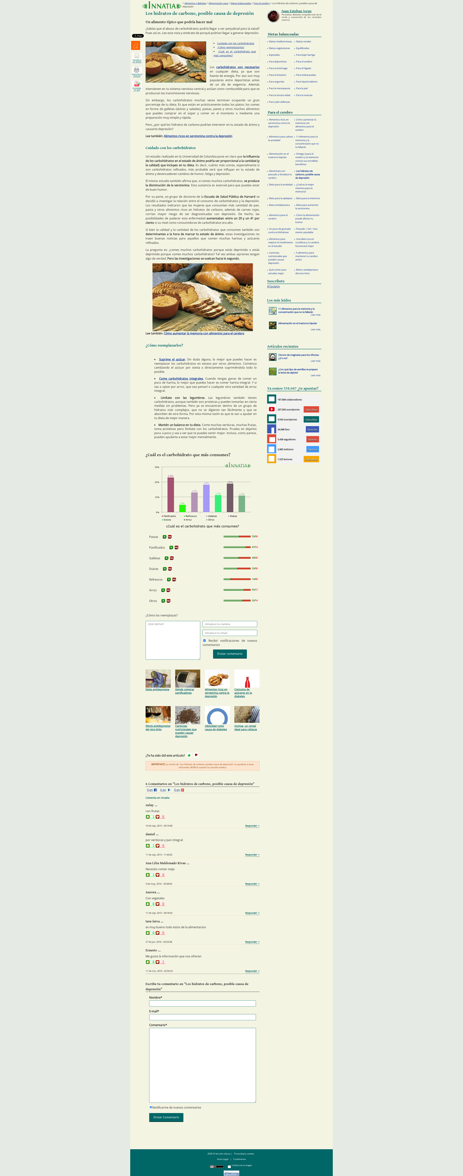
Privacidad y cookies (244, 1153)
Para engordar (276, 81)
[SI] (164, 537)
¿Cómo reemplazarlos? (230, 47)
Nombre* (155, 997)
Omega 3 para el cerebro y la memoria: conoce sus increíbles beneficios (307, 159)
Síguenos (312, 439)
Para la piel (302, 88)
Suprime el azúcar (172, 359)
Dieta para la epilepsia (280, 198)
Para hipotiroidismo (306, 81)
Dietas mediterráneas (280, 41)
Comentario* (158, 1025)
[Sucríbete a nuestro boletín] (271, 418)
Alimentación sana (218, 3)
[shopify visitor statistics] (231, 1171)
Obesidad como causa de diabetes (216, 727)
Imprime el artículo (137, 75)
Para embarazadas (306, 75)
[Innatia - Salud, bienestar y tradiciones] (162, 5)
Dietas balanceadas (241, 3)
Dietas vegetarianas (279, 48)
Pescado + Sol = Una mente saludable (306, 230)
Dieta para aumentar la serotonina (306, 206)
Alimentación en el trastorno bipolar (278, 155)
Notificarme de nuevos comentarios (176, 1107)
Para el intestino (277, 75)
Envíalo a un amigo (137, 60)
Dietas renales (303, 41)
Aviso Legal (222, 1159)
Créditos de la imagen (242, 1165)
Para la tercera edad (279, 95)
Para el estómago (278, 68)
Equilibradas (302, 48)
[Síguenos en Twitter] (271, 448)
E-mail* (154, 1011)
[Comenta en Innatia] (271, 399)
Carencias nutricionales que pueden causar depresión (186, 731)
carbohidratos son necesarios (238, 67)
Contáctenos (239, 1159)
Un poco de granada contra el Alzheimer (279, 230)
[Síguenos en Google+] (271, 438)
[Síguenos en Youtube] (271, 408)
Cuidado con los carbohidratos (235, 43)
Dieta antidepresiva (157, 689)
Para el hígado (303, 68)
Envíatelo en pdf (137, 89)
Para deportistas (278, 61)
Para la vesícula (304, 95)
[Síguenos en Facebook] (271, 428)
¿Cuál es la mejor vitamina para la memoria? (304, 188)
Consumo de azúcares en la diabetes (243, 693)
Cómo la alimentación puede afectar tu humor (307, 218)
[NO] (170, 537)
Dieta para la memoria (308, 198)
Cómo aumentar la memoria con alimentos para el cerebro (204, 333)
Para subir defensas (279, 101)
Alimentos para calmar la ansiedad (280, 138)
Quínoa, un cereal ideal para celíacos (245, 727)
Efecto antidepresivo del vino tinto (158, 727)
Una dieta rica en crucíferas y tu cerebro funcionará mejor (307, 242)
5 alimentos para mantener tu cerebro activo (306, 256)
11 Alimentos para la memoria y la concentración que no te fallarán (307, 142)
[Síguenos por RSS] (271, 458)
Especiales (274, 54)
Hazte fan (312, 429)
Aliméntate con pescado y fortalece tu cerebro (280, 174)
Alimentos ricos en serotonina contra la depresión (198, 136)
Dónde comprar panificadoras (184, 691)
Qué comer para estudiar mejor (277, 271)
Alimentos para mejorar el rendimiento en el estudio (280, 242)
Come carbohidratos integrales (181, 379)
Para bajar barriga (305, 54)
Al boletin (273, 286)
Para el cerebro (262, 3)
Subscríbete (311, 409)
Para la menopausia (279, 88)
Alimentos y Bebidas (195, 3)
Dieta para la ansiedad (281, 184)
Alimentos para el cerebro (278, 216)
